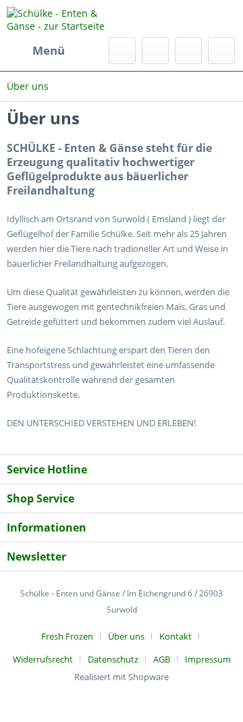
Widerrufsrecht (43, 659)
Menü (48, 50)
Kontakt (175, 636)
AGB (161, 659)
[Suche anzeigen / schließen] (122, 50)
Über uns (126, 636)
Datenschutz (113, 659)
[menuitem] (36, 50)
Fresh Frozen (67, 636)
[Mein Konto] (188, 50)
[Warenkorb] (221, 50)
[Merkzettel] (155, 50)
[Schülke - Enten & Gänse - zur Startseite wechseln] (64, 18)
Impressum (208, 659)
